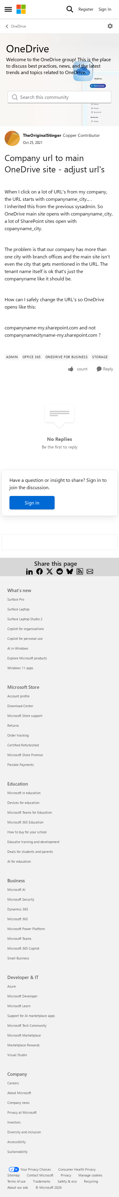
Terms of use (16, 1181)
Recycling (91, 1181)
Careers (13, 1083)
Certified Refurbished (23, 745)
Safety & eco (67, 1181)
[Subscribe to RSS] (80, 571)
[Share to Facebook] (39, 571)
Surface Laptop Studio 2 (24, 619)
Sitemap (13, 1175)
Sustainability (17, 1151)
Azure (11, 986)
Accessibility (16, 1141)
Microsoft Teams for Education (29, 812)
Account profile (18, 696)
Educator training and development (33, 841)
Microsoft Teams (19, 938)
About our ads (17, 1187)
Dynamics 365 (17, 909)
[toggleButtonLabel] (110, 26)
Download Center (20, 706)
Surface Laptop (18, 609)
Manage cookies (90, 1175)
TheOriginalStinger (42, 135)
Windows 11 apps (20, 668)
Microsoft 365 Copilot (23, 948)
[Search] (70, 9)
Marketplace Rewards (23, 1045)
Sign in (32, 502)
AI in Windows (17, 648)
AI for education (19, 861)
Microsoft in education (24, 792)
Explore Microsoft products (27, 658)
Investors (14, 1122)
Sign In (105, 9)
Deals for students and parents (30, 851)
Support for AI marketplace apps (31, 1015)
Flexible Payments (20, 764)
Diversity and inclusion (24, 1132)
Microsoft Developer (22, 996)
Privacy (66, 1175)
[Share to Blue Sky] (70, 571)
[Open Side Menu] (8, 9)
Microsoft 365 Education (25, 822)
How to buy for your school (27, 832)
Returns (13, 725)
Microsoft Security (20, 899)
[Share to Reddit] (59, 571)
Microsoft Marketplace (24, 1035)
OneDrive (18, 26)
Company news (18, 1102)
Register (85, 9)
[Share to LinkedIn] (29, 571)
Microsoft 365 (17, 919)
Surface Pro (15, 599)
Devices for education (23, 802)
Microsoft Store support (24, 715)
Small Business (18, 958)
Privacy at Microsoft (22, 1112)
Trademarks (41, 1181)
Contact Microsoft (40, 1175)
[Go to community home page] (21, 9)
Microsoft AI (16, 889)
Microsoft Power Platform (26, 928)
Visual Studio (17, 1055)
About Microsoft (19, 1092)
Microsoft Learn (19, 1006)
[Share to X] (49, 571)
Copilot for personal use (25, 638)
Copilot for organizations (25, 628)
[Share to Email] (90, 571)
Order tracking (18, 735)
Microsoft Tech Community (26, 1025)
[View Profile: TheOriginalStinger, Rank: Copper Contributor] (12, 138)
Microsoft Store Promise (25, 754)
